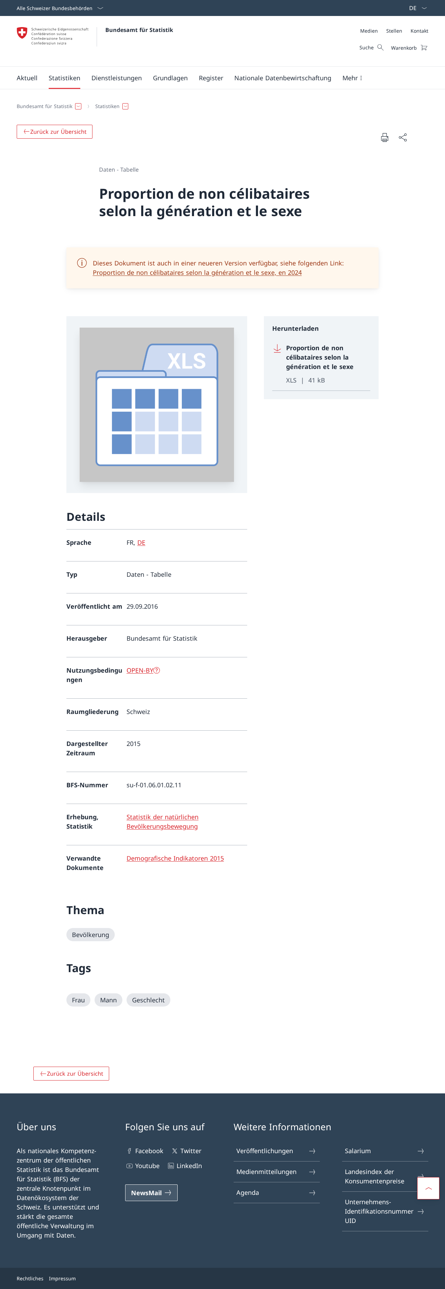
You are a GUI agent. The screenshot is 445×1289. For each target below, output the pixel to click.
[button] (27, 78)
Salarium (358, 1151)
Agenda (247, 1192)
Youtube (147, 1165)
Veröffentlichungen (264, 1151)
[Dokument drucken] (384, 137)
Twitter (190, 1151)
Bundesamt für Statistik (139, 30)
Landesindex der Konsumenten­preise (374, 1176)
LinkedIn (189, 1165)
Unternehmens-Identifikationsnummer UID (379, 1211)
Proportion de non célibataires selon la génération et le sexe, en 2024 (197, 272)
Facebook (149, 1151)
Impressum (62, 1278)
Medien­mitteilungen (266, 1171)
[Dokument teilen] (403, 137)
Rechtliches (30, 1278)
